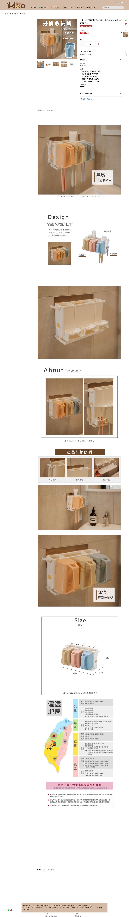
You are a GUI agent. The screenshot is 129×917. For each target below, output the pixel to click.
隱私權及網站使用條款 (51, 916)
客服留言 (75, 913)
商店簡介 (47, 913)
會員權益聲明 (77, 916)
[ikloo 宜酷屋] (16, 5)
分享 (83, 99)
